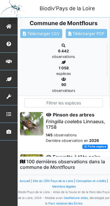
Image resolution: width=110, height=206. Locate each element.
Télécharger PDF (87, 33)
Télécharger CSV (43, 33)
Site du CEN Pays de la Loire (53, 181)
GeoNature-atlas (76, 198)
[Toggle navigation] (13, 20)
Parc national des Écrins (65, 203)
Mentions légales (64, 186)
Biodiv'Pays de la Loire (67, 8)
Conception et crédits (91, 181)
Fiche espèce (96, 146)
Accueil (25, 181)
